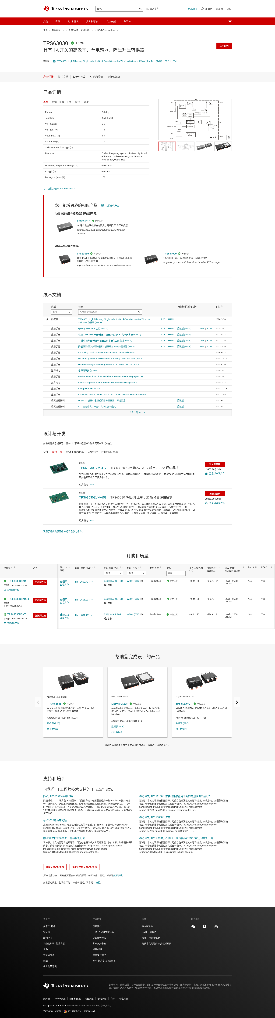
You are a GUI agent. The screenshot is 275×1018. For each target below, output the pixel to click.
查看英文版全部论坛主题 (84, 867)
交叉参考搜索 (99, 938)
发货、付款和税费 (151, 938)
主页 (45, 30)
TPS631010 (83, 221)
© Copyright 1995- (55, 1005)
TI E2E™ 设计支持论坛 (103, 932)
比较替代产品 (112, 205)
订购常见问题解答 (151, 943)
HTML (175, 61)
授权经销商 (165, 943)
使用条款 (117, 875)
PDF (167, 61)
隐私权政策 (75, 998)
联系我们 (97, 926)
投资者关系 (48, 955)
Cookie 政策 (60, 998)
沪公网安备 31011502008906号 (82, 1011)
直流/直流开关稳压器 (78, 30)
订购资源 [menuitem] (111, 21)
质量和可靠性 (99, 955)
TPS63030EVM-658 (92, 497)
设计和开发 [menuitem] (73, 21)
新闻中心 (47, 938)
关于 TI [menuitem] (127, 21)
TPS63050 (83, 253)
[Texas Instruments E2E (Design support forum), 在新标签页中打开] (205, 927)
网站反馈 (123, 998)
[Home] (65, 9)
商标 (112, 998)
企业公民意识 (50, 966)
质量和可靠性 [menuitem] (93, 21)
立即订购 (224, 45)
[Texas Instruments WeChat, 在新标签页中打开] (193, 927)
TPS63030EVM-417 (92, 468)
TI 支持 (96, 882)
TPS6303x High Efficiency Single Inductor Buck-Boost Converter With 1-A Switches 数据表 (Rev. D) (105, 61)
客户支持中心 (99, 943)
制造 (45, 960)
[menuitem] (230, 21)
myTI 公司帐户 (149, 932)
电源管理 (56, 30)
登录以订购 (214, 464)
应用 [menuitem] (57, 21)
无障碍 (46, 998)
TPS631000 (170, 253)
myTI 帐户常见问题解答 (104, 960)
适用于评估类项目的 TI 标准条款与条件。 (63, 531)
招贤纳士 (47, 932)
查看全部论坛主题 (55, 867)
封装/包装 (97, 949)
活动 (45, 949)
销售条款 (89, 998)
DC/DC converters (106, 30)
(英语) (159, 61)
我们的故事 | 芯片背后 (54, 943)
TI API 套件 (147, 926)
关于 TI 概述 (49, 926)
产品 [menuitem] (45, 21)
